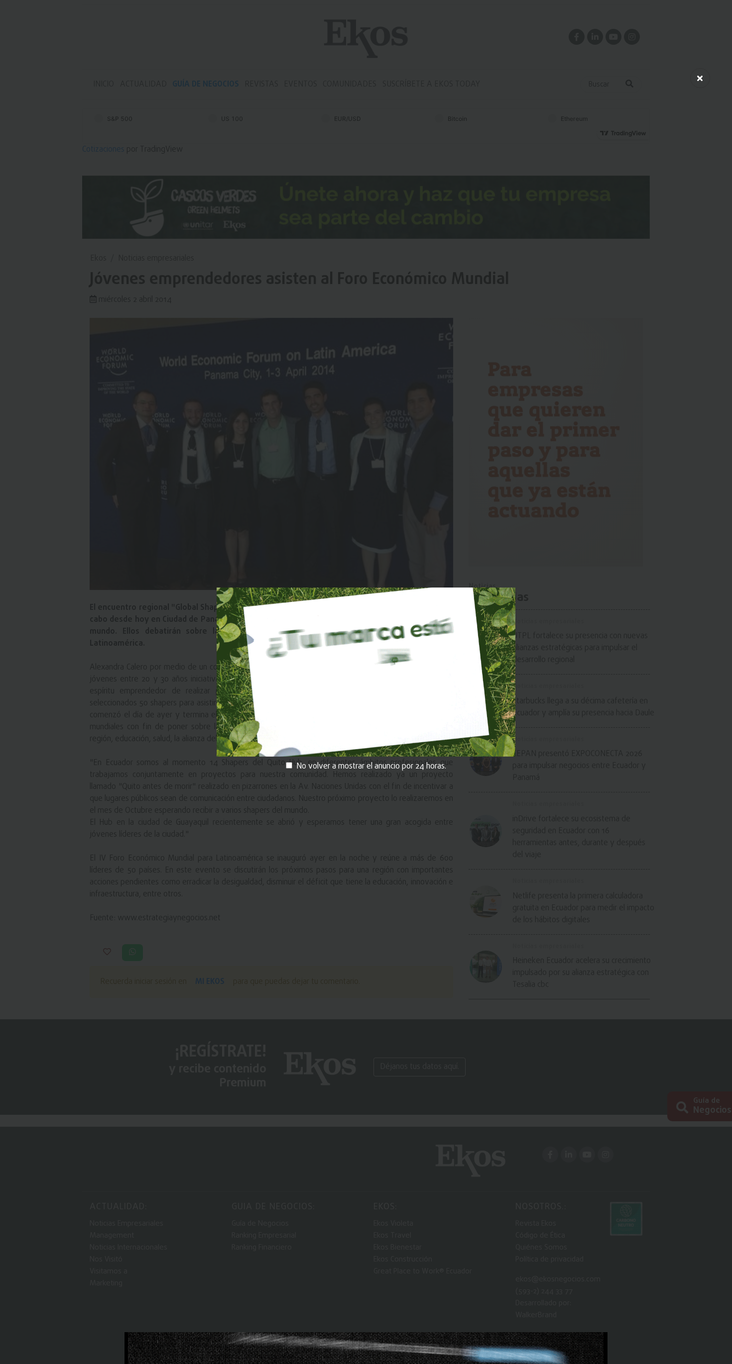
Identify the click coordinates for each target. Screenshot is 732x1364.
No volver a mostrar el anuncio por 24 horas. (371, 767)
